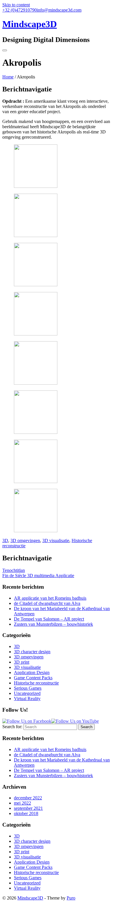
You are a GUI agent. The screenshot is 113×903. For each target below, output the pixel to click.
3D (5, 540)
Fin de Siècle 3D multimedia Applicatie (38, 575)
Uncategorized (27, 693)
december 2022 (28, 797)
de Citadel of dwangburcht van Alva (47, 603)
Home (8, 76)
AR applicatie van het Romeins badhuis (50, 598)
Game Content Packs (33, 677)
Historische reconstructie (36, 682)
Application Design (32, 672)
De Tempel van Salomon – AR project (49, 618)
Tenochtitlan (13, 570)
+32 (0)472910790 (19, 10)
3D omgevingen (25, 540)
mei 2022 (22, 803)
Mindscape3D (30, 897)
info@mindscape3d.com (59, 10)
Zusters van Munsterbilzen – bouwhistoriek (53, 624)
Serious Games (27, 688)
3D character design (32, 651)
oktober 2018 (26, 813)
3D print (21, 662)
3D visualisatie (55, 540)
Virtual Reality (27, 698)
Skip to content (16, 4)
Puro (71, 897)
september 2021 (28, 808)
